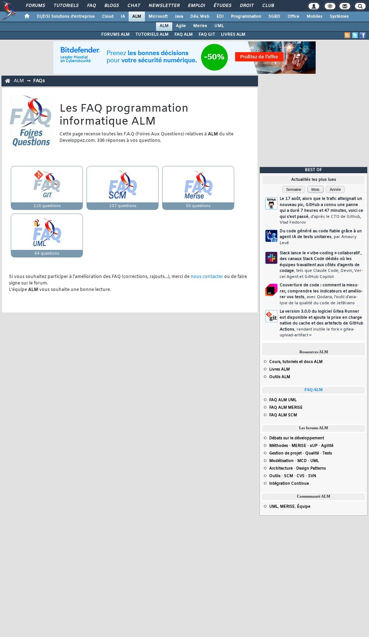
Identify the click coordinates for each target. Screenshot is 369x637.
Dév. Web (199, 16)
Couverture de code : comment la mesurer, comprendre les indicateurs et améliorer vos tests (321, 294)
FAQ (91, 6)
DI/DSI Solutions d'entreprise (66, 16)
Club (267, 6)
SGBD (274, 16)
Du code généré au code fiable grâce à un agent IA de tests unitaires (321, 237)
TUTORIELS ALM (152, 34)
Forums (35, 6)
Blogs (111, 6)
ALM (136, 16)
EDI (220, 16)
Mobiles (315, 16)
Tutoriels (66, 6)
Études (222, 6)
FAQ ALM (183, 34)
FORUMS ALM (115, 34)
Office (293, 16)
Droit (246, 6)
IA (123, 16)
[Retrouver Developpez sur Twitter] (355, 35)
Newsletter (164, 6)
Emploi (196, 6)
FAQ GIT (207, 34)
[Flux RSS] (347, 35)
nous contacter (207, 277)
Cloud (108, 16)
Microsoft (158, 16)
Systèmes (339, 16)
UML (219, 25)
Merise (200, 25)
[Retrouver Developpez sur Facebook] (362, 35)
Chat (133, 6)
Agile (181, 25)
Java (179, 16)
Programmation (246, 16)
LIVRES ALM (233, 34)
